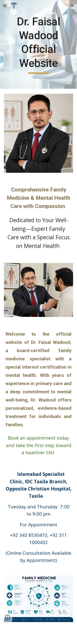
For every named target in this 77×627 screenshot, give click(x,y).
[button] (5, 5)
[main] (38, 44)
